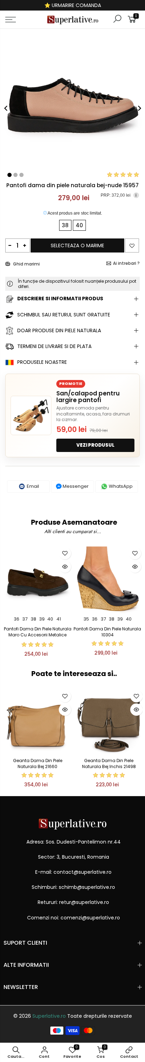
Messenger (75, 486)
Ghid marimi (26, 264)
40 (50, 619)
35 (86, 619)
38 (33, 619)
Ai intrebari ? (126, 263)
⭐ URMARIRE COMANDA (72, 5)
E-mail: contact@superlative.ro (73, 872)
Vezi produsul (95, 445)
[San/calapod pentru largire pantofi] (31, 415)
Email (32, 486)
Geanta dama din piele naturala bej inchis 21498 (109, 763)
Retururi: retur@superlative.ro (73, 902)
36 (16, 619)
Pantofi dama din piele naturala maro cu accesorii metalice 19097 (37, 635)
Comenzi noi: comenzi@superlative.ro (73, 917)
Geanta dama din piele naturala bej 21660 (37, 763)
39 (42, 619)
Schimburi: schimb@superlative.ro (73, 887)
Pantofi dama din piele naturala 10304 (107, 632)
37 (24, 619)
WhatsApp (120, 486)
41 (58, 619)
